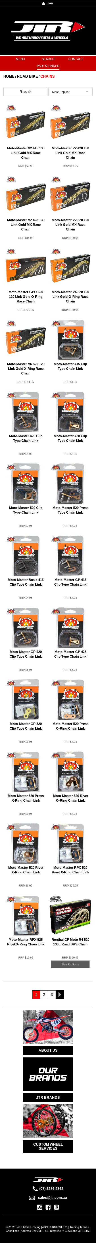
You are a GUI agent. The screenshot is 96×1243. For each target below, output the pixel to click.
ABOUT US (48, 1050)
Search (48, 59)
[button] (70, 92)
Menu (20, 59)
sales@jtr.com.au (52, 1197)
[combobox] (70, 92)
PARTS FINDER (48, 66)
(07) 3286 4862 (51, 1189)
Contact (75, 59)
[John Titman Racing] (48, 30)
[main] (48, 555)
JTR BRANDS (48, 1097)
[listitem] (25, 139)
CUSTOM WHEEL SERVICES (48, 1146)
